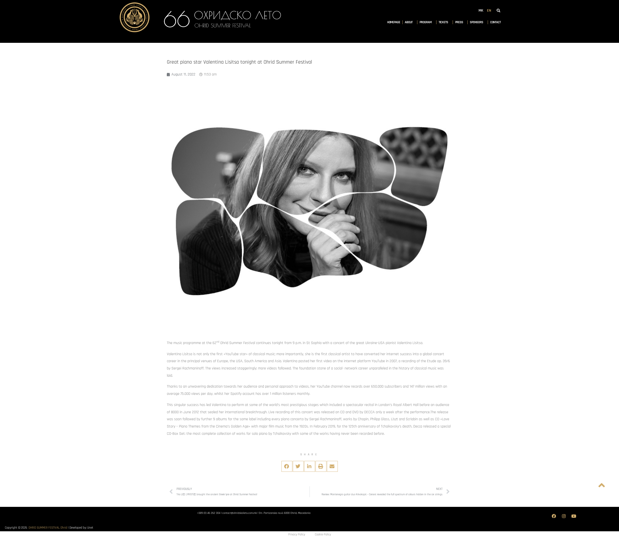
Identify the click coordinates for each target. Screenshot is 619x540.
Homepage (393, 22)
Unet (90, 528)
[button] (286, 466)
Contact (495, 22)
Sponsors (476, 22)
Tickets (443, 22)
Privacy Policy (296, 534)
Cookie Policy (323, 534)
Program (425, 22)
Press (459, 22)
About (409, 22)
